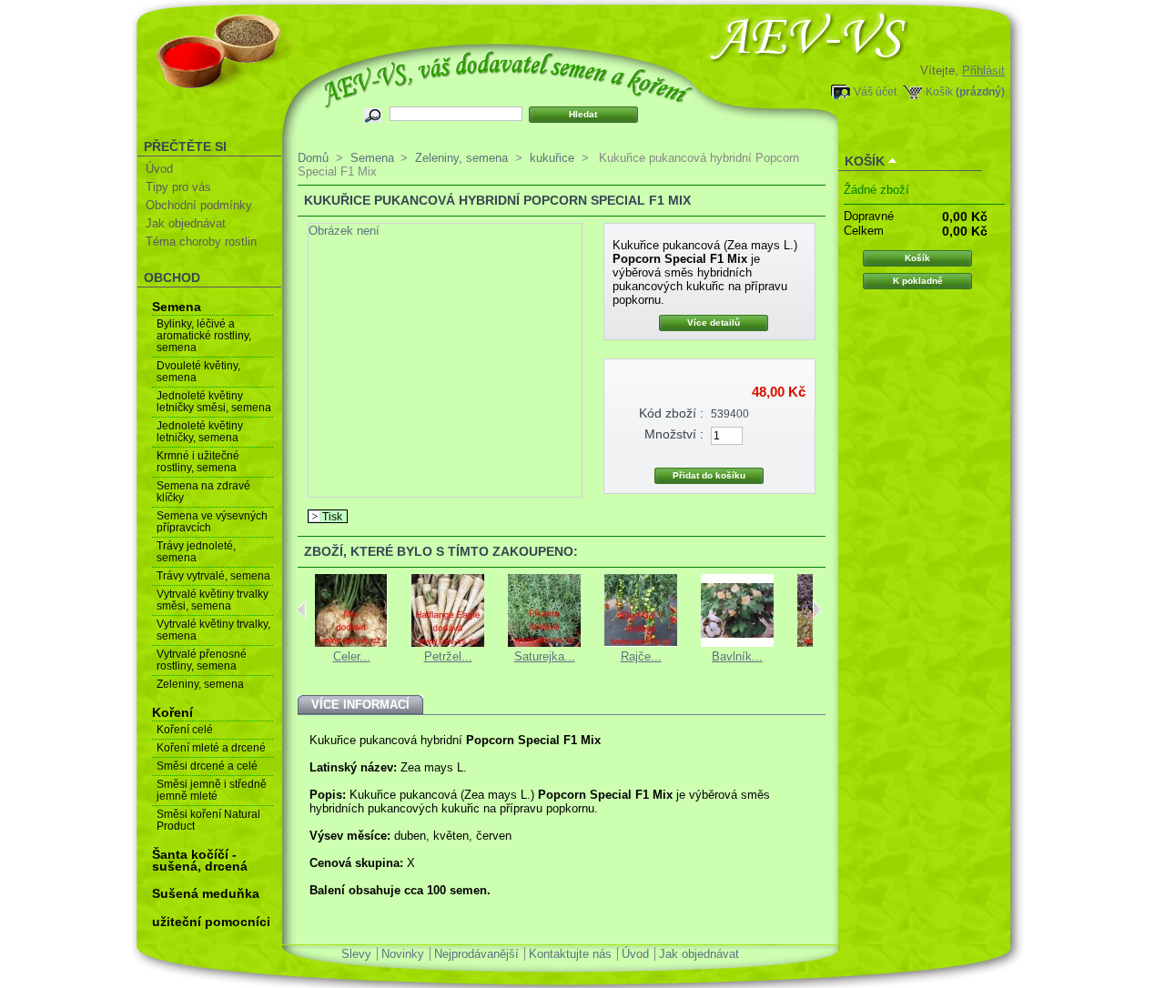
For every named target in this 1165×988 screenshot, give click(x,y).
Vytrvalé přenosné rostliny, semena (202, 660)
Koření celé (185, 729)
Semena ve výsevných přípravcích (212, 521)
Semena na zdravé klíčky (203, 491)
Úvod (159, 169)
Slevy (356, 954)
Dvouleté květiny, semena (198, 371)
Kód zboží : (671, 413)
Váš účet (875, 91)
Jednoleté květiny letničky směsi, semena (214, 401)
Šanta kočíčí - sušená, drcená (200, 860)
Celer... (351, 656)
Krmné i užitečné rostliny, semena (198, 461)
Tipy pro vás (178, 187)
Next (817, 609)
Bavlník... (737, 656)
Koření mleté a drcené (211, 747)
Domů (313, 158)
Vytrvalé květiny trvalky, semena (213, 630)
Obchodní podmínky (199, 205)
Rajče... (641, 656)
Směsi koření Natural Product (208, 820)
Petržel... (448, 656)
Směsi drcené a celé (207, 766)
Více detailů (713, 323)
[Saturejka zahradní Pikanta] (544, 643)
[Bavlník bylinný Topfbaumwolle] (737, 643)
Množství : (674, 434)
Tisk (332, 516)
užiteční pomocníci (211, 921)
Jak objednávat (186, 223)
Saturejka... (544, 656)
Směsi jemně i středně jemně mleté (212, 790)
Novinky (402, 954)
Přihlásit (983, 70)
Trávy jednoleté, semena (196, 551)
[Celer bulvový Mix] (351, 643)
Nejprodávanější (476, 954)
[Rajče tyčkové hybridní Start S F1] (640, 643)
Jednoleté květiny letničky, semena (200, 431)
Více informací (360, 704)
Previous (302, 609)
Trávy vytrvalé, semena (213, 576)
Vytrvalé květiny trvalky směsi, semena (212, 600)
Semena (176, 306)
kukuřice (552, 158)
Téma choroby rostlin (201, 241)
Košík (939, 91)
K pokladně (918, 281)
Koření (172, 712)
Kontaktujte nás (570, 954)
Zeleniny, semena (200, 684)
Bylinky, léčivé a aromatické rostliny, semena (204, 336)
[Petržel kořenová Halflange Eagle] (447, 643)
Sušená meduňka (205, 893)
